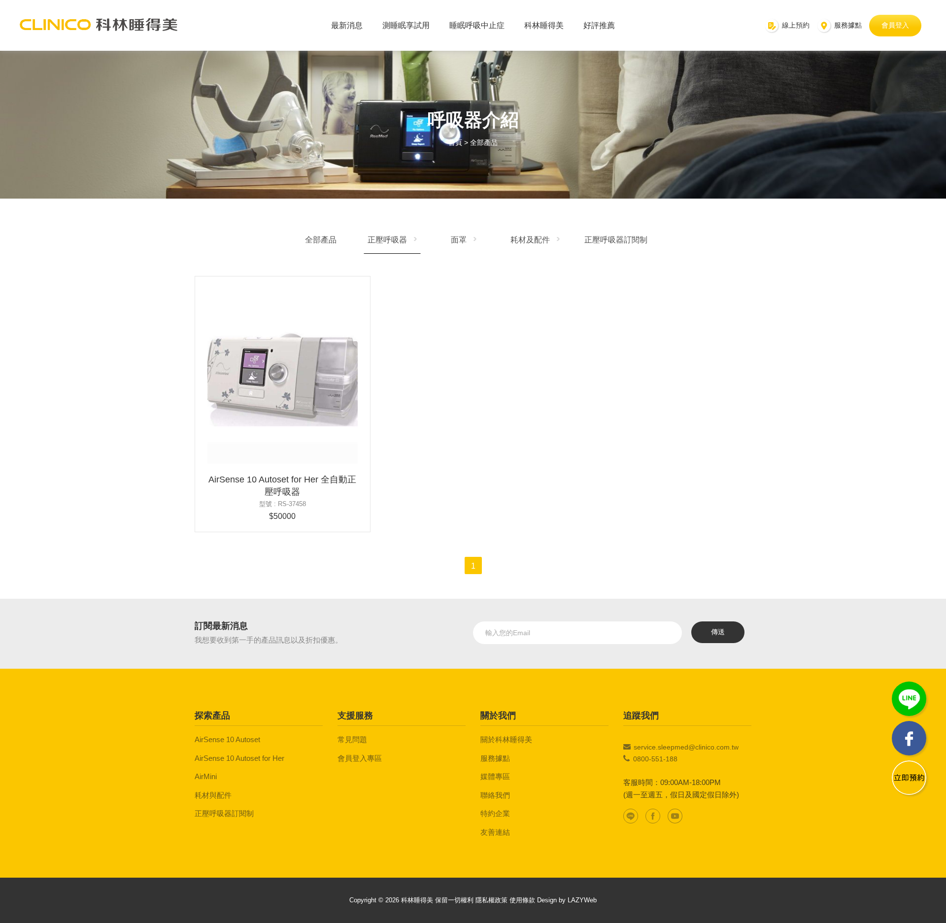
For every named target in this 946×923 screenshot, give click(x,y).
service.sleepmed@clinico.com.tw (686, 747)
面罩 (459, 240)
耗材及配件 (530, 240)
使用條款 (522, 900)
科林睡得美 (544, 25)
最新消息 (347, 25)
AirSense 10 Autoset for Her (239, 758)
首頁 (455, 142)
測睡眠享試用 (406, 25)
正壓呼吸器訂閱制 (615, 240)
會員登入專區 (360, 758)
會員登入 (895, 25)
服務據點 (495, 758)
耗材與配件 (213, 795)
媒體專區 (495, 776)
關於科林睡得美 (506, 739)
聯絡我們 (495, 795)
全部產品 (484, 142)
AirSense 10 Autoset (227, 739)
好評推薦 (599, 25)
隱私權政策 (491, 900)
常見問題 (352, 739)
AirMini (206, 776)
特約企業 (495, 813)
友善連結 (495, 832)
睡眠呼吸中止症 (477, 25)
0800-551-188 (655, 759)
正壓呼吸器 (387, 240)
